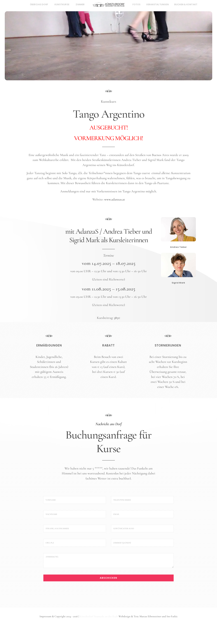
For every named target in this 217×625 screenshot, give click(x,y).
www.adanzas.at (114, 199)
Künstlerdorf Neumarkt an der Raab (99, 616)
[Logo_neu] (108, 4)
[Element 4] (49, 336)
